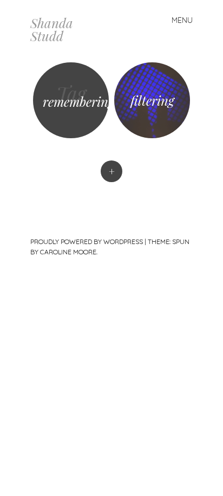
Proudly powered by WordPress (86, 241)
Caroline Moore (68, 252)
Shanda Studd (51, 29)
